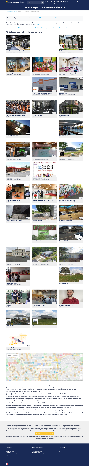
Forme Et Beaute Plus (38, 240)
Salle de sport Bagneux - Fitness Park (15, 51)
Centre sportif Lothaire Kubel (40, 158)
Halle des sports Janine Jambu (14, 220)
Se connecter (77, 2)
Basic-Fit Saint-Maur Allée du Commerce (43, 93)
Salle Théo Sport (37, 263)
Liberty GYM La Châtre (64, 115)
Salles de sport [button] (48, 1)
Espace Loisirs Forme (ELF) (13, 178)
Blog (7, 455)
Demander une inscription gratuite (44, 433)
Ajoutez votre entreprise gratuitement (61, 2)
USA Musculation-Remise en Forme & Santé (43, 200)
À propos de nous (10, 451)
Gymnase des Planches (12, 348)
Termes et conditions (37, 451)
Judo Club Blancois (11, 263)
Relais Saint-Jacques (64, 51)
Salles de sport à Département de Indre (49, 18)
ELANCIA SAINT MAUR (38, 73)
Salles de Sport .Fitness (12, 11)
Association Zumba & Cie (39, 178)
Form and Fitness (37, 115)
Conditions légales (36, 452)
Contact (60, 451)
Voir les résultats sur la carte (26, 28)
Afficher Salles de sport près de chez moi (46, 28)
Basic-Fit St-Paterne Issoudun (13, 158)
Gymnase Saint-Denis (64, 240)
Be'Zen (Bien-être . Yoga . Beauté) (67, 73)
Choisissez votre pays (13, 464)
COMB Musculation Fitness (13, 200)
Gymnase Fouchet (37, 220)
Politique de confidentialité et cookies (41, 453)
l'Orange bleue (63, 93)
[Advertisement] (44, 45)
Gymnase (8, 305)
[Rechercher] (42, 2)
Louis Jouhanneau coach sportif (67, 305)
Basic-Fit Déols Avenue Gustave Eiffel (15, 115)
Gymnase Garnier (63, 283)
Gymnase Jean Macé (64, 135)
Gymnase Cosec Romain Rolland (67, 200)
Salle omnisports (10, 325)
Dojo (34, 325)
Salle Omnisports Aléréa (39, 305)
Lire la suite (37, 24)
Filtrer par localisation (64, 28)
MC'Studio (61, 263)
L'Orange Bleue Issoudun (12, 135)
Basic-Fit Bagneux (10, 73)
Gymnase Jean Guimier (12, 283)
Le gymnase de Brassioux (65, 220)
